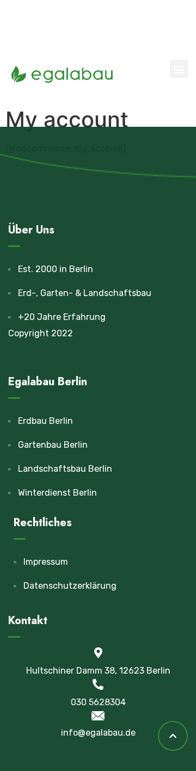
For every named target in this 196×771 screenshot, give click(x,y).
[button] (179, 69)
